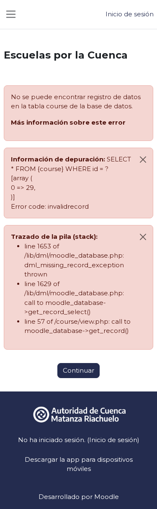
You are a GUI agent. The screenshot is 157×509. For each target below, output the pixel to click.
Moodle (106, 497)
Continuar (78, 370)
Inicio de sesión (130, 14)
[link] (79, 414)
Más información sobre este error (68, 122)
